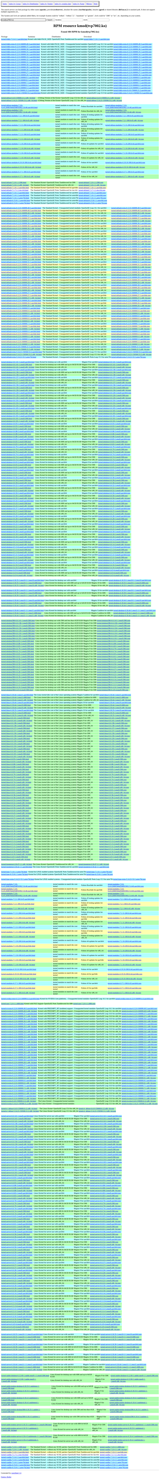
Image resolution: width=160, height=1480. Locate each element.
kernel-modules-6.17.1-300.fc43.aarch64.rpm (124, 983)
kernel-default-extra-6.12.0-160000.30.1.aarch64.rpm (131, 270)
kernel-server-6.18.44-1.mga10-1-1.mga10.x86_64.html (22, 1360)
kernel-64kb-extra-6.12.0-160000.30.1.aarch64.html (20, 65)
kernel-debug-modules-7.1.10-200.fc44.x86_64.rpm (124, 148)
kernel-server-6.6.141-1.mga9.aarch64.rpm (106, 1116)
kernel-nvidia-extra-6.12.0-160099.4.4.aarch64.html (20, 999)
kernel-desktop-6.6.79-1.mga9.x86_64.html (17, 452)
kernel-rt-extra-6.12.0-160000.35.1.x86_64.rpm (139, 1026)
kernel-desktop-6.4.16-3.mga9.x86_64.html (17, 568)
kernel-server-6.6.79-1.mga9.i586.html (15, 1203)
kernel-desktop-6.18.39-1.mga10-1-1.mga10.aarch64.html (22, 590)
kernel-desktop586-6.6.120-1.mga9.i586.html (18, 631)
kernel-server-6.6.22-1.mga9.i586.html (15, 1281)
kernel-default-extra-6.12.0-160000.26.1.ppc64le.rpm (131, 303)
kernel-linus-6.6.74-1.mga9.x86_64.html (16, 782)
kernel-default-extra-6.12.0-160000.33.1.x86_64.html (21, 252)
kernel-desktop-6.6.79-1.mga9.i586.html (16, 449)
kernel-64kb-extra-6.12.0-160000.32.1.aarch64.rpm (132, 60)
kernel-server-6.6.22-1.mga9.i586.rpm (104, 1281)
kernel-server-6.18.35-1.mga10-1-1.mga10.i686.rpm (119, 1337)
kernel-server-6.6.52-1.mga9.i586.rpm (104, 1242)
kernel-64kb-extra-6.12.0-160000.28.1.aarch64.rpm (132, 70)
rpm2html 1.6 (16, 1473)
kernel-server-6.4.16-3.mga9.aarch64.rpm (105, 1317)
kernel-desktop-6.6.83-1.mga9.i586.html (16, 442)
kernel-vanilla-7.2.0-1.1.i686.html (13, 1447)
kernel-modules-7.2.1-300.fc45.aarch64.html (17, 899)
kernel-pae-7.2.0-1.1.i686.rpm (84, 1004)
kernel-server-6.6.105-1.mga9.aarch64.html (17, 1162)
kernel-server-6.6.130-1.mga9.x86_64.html (17, 1144)
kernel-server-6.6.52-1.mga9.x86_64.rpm (105, 1245)
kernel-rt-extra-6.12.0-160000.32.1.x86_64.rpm (139, 1042)
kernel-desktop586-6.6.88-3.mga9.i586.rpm (113, 644)
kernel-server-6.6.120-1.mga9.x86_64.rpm (105, 1152)
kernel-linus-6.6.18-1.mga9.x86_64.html (16, 834)
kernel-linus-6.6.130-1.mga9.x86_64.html (16, 736)
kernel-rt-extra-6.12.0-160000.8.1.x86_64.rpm (139, 1083)
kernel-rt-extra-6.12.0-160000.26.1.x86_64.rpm (139, 1073)
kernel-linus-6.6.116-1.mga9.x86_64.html (16, 746)
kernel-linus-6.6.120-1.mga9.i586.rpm (113, 739)
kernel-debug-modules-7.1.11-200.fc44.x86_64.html (20, 130)
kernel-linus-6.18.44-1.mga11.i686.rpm (113, 697)
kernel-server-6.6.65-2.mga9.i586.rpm (104, 1219)
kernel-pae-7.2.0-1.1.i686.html (12, 1004)
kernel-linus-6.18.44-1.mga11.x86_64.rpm (115, 700)
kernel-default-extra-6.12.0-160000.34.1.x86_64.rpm (130, 244)
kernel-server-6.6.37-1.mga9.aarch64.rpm (105, 1263)
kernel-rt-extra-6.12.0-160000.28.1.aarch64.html (19, 1060)
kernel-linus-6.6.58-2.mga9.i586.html (15, 795)
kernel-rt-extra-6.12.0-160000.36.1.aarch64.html (19, 1019)
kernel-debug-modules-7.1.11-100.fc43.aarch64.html (20, 134)
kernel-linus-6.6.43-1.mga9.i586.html (15, 811)
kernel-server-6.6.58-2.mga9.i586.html (15, 1234)
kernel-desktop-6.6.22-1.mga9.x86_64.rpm (114, 529)
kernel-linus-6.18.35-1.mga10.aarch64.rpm (115, 710)
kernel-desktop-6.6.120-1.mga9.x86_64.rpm (114, 398)
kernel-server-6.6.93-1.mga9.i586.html (15, 1180)
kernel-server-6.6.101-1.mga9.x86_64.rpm (105, 1175)
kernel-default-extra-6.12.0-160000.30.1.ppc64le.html (21, 272)
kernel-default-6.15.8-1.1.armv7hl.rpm (93, 203)
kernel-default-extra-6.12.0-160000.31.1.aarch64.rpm (131, 262)
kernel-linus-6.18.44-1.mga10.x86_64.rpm (115, 708)
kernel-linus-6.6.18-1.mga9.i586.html (15, 831)
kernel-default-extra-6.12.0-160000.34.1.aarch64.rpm (131, 239)
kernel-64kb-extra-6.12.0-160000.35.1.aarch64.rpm (132, 52)
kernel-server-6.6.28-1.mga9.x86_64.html (16, 1275)
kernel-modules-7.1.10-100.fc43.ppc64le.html (18, 960)
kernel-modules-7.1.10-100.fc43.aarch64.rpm (124, 955)
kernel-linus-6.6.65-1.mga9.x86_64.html (16, 787)
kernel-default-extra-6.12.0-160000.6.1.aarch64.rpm (130, 331)
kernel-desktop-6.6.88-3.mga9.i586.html (16, 434)
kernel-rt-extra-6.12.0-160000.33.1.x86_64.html (19, 1037)
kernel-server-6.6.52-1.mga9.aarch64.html (16, 1239)
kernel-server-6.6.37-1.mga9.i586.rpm (104, 1265)
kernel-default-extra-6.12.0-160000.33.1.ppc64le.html (21, 249)
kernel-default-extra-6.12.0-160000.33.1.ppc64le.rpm (131, 249)
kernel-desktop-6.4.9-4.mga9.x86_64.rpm (113, 575)
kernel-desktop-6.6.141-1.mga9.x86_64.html (17, 367)
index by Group (15, 4)
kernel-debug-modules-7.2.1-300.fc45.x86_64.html (20, 120)
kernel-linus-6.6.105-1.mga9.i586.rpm (113, 749)
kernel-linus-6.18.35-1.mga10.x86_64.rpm (115, 715)
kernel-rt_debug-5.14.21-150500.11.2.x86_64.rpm (97, 1111)
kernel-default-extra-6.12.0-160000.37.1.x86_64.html (21, 221)
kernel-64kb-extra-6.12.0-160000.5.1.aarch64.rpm (132, 88)
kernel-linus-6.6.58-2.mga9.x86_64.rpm (114, 798)
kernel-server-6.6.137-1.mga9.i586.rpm (104, 1134)
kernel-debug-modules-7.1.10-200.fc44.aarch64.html (20, 144)
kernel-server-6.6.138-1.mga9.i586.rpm (104, 1126)
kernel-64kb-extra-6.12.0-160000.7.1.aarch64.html (20, 83)
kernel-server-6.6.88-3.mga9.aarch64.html (16, 1185)
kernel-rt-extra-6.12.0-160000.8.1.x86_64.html (18, 1083)
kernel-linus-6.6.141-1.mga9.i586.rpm (113, 718)
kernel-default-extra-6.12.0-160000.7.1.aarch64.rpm (130, 324)
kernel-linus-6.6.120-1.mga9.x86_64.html (16, 741)
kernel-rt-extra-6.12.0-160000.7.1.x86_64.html (18, 1088)
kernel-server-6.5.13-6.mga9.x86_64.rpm (105, 1306)
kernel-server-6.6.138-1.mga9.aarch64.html (17, 1124)
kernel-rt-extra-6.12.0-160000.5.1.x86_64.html (18, 1098)
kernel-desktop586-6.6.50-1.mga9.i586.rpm (113, 664)
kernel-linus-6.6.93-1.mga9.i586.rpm (113, 759)
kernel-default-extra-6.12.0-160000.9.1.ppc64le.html (20, 311)
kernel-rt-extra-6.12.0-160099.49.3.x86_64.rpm (139, 1011)
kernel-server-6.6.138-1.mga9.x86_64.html (17, 1129)
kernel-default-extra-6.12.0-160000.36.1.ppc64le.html (21, 226)
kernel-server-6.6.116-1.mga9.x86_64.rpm (105, 1160)
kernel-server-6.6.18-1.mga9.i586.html (15, 1288)
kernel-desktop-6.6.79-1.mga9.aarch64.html (17, 447)
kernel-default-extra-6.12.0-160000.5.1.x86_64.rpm (130, 344)
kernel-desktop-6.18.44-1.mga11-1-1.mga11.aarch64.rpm (134, 610)
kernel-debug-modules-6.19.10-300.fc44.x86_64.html (21, 167)
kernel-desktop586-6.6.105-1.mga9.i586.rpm (113, 636)
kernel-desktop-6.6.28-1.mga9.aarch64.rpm (114, 516)
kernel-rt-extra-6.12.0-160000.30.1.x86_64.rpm (139, 1052)
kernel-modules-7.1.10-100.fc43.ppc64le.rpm (124, 960)
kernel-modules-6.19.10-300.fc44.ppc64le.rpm (125, 974)
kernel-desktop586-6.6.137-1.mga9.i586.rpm (113, 626)
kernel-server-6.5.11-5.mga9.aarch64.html (16, 1309)
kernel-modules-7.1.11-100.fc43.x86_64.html (18, 937)
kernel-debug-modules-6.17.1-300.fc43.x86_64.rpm (124, 177)
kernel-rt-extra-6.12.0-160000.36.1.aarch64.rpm (139, 1019)
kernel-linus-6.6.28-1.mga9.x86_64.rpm (114, 823)
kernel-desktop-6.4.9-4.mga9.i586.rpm (112, 573)
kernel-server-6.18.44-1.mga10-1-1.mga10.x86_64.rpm (120, 1360)
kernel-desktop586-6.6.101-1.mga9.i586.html (18, 638)
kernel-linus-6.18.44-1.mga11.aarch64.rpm (115, 695)
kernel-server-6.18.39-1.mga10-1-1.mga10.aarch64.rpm (121, 1344)
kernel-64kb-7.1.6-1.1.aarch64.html (14, 39)
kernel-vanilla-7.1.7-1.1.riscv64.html (14, 1455)
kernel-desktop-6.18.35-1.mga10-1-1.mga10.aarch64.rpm (130, 580)
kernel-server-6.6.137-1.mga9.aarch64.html (17, 1131)
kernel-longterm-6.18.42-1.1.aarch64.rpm (93, 867)
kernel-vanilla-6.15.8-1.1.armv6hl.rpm (114, 1465)
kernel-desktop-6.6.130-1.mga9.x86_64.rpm (114, 390)
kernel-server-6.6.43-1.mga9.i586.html (15, 1257)
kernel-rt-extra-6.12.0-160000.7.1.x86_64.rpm (139, 1088)
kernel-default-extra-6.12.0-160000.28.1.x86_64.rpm (130, 290)
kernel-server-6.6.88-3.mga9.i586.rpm (104, 1188)
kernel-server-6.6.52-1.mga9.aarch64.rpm (105, 1239)
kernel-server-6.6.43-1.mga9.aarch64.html (16, 1255)
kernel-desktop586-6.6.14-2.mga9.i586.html (17, 680)
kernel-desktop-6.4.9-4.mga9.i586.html (15, 573)
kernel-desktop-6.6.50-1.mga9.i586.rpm (113, 496)
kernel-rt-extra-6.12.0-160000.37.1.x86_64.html (19, 1016)
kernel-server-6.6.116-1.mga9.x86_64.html (17, 1160)
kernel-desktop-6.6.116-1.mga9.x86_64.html (17, 406)
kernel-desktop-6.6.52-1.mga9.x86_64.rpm (114, 491)
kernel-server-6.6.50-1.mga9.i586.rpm (104, 1250)
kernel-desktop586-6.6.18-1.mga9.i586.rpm (113, 677)
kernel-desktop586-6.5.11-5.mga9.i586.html (17, 685)
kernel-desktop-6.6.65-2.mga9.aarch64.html (17, 462)
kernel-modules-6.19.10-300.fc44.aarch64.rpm (125, 969)
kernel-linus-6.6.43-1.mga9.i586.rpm (113, 811)
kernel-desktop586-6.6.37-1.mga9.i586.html (17, 669)
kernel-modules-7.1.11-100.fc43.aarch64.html (18, 927)
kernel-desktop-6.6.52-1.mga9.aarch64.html (17, 485)
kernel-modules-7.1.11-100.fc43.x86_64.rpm (124, 937)
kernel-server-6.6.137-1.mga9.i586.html (16, 1134)
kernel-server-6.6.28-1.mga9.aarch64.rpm (105, 1270)
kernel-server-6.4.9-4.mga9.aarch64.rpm (105, 1324)
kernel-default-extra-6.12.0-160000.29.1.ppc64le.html (21, 280)
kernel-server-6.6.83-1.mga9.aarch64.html (16, 1193)
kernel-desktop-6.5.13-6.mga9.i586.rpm (113, 550)
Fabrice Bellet (6, 1477)
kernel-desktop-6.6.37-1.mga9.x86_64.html (17, 514)
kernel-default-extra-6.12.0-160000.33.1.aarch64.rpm (131, 247)
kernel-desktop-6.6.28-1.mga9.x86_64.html (17, 521)
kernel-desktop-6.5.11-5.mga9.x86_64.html (17, 560)
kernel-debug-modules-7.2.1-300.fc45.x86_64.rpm (124, 120)
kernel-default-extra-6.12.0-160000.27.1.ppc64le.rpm (131, 295)
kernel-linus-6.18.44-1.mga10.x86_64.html (17, 708)
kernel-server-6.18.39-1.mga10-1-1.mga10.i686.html (20, 1347)
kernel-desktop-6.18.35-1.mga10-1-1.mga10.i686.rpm (128, 583)
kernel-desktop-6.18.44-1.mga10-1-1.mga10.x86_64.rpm (130, 606)
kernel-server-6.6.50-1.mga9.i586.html (15, 1250)
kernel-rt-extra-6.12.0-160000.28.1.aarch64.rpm (139, 1060)
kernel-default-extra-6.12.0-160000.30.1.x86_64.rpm (130, 275)
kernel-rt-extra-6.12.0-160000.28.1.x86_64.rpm (139, 1062)
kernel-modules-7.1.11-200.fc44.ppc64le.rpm (124, 918)
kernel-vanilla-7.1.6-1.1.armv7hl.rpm (113, 1462)
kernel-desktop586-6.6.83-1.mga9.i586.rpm (113, 646)
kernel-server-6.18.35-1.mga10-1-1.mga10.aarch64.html (22, 1334)
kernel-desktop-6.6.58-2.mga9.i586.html (16, 480)
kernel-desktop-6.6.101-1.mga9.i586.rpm (113, 419)
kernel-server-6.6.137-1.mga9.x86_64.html (17, 1137)
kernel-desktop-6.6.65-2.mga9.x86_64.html (17, 467)
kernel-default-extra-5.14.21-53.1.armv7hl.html (18, 357)
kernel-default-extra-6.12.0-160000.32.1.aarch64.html (21, 254)
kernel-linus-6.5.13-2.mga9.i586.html (15, 841)
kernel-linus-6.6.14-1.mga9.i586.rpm (113, 836)
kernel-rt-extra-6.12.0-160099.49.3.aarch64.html (19, 1008)
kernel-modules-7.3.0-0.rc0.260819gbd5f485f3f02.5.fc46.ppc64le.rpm (126, 890)
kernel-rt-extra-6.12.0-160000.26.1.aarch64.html (19, 1070)
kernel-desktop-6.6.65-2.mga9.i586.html (16, 465)
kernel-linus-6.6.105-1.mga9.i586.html (15, 749)
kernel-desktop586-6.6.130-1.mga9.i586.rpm (113, 628)
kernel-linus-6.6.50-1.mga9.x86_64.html (16, 808)
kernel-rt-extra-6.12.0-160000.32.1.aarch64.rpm (139, 1039)
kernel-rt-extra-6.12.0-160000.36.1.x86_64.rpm (139, 1021)
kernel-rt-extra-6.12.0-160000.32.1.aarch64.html (19, 1039)
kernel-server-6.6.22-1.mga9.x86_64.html (16, 1283)
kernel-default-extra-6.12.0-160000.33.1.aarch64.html (21, 247)
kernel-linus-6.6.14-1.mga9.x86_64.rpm (114, 839)
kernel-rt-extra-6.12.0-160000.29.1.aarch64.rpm (139, 1055)
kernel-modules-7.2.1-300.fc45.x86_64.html (17, 909)
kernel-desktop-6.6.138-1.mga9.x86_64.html (17, 375)
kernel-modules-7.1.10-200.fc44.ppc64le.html (18, 946)
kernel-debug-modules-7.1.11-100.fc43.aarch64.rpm (124, 134)
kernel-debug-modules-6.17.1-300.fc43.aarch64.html (20, 172)
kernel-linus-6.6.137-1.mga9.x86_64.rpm (114, 731)
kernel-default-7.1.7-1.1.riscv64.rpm (92, 190)
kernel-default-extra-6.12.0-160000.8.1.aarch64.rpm (130, 316)
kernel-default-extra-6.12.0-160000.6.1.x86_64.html (20, 337)
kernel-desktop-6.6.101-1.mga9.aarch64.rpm (114, 416)
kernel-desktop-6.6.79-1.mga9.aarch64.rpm (114, 447)
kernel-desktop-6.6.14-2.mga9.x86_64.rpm (114, 545)
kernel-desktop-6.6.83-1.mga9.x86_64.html (17, 444)
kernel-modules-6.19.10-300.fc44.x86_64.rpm (125, 979)
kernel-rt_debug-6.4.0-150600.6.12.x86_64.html (19, 1109)
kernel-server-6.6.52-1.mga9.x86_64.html (16, 1245)
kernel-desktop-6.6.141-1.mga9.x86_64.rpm (114, 367)
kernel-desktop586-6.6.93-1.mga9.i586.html (17, 641)
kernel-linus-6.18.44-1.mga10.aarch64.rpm (115, 703)
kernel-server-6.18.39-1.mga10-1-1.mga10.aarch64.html (22, 1344)
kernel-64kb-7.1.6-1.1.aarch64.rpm (97, 39)
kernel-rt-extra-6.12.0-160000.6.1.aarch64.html (18, 1091)
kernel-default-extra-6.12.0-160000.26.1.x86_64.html (21, 306)
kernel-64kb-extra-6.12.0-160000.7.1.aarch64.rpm (132, 83)
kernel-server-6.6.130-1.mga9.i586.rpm (104, 1142)
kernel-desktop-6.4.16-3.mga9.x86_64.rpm (114, 568)
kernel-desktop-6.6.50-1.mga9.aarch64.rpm (114, 493)
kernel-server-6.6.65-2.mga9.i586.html (15, 1219)
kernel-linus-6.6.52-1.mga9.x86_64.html (16, 803)
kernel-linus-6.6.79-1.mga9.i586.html (15, 775)
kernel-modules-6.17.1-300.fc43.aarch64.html (18, 983)
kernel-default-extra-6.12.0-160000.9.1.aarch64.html (20, 308)
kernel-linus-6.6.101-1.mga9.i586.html (15, 754)
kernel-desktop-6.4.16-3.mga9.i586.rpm (113, 565)
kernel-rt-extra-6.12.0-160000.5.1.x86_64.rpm (139, 1098)
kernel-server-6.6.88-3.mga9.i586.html (15, 1188)
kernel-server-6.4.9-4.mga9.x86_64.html (16, 1329)
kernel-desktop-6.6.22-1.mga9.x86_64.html (17, 529)
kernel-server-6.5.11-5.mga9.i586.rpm (104, 1311)
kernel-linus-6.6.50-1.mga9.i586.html (15, 805)
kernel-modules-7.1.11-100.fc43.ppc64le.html (18, 932)
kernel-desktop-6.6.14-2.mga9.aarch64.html (17, 539)
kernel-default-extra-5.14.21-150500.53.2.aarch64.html (21, 352)
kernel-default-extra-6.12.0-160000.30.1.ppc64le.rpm (131, 272)
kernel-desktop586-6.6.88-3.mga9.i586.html (17, 644)
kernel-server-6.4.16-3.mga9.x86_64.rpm (105, 1322)
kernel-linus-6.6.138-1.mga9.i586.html (15, 723)
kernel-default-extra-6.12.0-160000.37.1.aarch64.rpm (131, 216)
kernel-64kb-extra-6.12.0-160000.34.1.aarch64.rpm (132, 54)
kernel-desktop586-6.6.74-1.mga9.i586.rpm (113, 651)
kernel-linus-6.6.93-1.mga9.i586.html (15, 759)
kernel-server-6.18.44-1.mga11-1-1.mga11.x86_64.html (21, 1370)
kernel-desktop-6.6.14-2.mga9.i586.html (16, 542)
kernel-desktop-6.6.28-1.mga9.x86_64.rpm (114, 521)
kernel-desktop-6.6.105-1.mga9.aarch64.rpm (114, 408)
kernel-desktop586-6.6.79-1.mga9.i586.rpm (113, 649)
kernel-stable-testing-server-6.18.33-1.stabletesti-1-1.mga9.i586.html (26, 1425)
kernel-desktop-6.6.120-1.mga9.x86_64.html (17, 398)
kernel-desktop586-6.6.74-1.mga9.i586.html (17, 651)
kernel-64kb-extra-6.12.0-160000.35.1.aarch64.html (20, 52)
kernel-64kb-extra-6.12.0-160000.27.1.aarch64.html (20, 72)
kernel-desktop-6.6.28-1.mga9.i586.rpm (113, 519)
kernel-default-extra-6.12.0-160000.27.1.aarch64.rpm (131, 293)
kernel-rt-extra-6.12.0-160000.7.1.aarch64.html (18, 1086)
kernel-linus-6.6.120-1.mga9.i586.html (15, 739)
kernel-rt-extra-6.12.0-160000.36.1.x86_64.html (19, 1021)
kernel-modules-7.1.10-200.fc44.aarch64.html (18, 941)
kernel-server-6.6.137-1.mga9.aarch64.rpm (106, 1131)
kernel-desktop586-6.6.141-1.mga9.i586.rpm (113, 620)
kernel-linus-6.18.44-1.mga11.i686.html (16, 697)
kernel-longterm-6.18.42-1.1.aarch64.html (16, 867)
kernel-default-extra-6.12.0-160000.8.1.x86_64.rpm (130, 321)
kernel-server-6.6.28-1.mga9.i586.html (15, 1273)
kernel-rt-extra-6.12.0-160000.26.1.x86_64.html (19, 1073)
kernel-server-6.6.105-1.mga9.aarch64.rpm (106, 1162)
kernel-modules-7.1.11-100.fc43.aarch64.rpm (124, 927)
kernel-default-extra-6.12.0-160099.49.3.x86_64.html (21, 213)
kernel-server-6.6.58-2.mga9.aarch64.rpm (105, 1232)
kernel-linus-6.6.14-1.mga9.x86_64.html (16, 839)
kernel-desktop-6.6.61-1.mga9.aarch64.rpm (114, 470)
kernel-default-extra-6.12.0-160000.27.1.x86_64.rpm (130, 298)
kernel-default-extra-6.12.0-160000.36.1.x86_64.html (21, 229)
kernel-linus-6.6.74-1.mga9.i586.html (15, 780)
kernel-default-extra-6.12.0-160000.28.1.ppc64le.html (21, 288)
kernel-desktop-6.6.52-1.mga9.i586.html (16, 488)
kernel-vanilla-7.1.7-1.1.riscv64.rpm (113, 1455)
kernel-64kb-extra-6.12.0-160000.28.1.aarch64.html (20, 70)
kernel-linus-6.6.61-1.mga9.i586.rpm (113, 790)
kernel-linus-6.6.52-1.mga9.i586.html (15, 800)
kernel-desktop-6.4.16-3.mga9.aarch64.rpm (114, 563)
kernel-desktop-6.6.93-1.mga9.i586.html (16, 426)
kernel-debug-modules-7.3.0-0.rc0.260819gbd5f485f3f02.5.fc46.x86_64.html (19, 111)
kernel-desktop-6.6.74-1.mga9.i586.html (16, 457)
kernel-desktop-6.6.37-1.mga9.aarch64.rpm (114, 509)
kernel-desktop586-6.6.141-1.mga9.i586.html (18, 620)
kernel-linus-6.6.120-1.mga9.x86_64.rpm (114, 741)
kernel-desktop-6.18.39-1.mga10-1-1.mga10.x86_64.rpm (130, 595)
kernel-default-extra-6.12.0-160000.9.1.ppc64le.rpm (130, 311)
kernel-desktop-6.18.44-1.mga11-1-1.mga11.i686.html (21, 613)
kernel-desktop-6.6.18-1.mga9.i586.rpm (113, 534)
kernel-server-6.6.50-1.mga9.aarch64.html (16, 1247)
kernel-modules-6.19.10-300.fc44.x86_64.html (18, 979)
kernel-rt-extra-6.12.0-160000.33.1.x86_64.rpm (139, 1037)
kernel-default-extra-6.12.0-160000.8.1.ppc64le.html (20, 319)
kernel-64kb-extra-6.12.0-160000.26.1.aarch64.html (20, 75)
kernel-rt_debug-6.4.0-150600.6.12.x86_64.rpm (96, 1109)
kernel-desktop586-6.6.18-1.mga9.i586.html (17, 677)
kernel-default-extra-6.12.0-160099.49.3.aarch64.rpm (131, 208)
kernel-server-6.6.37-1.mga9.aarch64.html (16, 1263)
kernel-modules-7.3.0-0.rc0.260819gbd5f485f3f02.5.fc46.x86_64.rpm (125, 895)
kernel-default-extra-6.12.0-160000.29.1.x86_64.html (21, 283)
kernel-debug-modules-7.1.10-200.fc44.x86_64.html (20, 148)
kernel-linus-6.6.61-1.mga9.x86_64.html (16, 793)
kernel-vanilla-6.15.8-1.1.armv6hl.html (15, 1465)
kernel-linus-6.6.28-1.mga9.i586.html (15, 821)
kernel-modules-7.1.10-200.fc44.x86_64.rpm (124, 951)
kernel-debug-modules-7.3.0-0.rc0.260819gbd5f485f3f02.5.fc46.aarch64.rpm (123, 106)
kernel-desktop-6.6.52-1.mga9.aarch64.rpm (114, 485)
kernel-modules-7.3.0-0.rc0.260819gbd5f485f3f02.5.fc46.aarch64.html (19, 885)
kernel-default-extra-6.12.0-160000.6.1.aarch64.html (20, 331)
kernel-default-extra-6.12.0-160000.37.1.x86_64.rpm (130, 221)
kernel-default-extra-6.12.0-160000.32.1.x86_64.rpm (130, 259)
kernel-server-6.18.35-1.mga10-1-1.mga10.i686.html (20, 1337)
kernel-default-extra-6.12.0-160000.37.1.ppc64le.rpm (131, 218)
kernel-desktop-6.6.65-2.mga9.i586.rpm (113, 465)
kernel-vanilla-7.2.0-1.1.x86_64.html (14, 1450)
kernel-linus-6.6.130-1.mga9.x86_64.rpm (114, 736)
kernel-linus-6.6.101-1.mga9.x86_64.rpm (114, 757)
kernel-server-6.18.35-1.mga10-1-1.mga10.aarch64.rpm (121, 1334)
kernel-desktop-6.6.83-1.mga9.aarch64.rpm (114, 439)
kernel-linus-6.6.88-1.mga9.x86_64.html (16, 767)
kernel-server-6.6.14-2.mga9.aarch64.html (16, 1293)
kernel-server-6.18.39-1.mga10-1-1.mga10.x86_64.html (22, 1350)
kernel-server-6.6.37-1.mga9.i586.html (15, 1265)
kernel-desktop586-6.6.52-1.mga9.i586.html (17, 662)
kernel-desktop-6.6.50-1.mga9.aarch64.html (17, 493)
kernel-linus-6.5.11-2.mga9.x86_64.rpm (114, 849)
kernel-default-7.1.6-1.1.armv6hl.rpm (92, 195)
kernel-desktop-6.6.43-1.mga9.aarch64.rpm (114, 501)
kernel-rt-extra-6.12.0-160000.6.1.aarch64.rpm (139, 1091)
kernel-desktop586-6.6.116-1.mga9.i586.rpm (113, 633)
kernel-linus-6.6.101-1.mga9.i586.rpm (113, 754)
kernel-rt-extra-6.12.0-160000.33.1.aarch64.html (19, 1034)
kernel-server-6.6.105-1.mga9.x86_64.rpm (105, 1167)
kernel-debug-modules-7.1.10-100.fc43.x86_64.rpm (124, 158)
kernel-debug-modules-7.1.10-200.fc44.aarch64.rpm (124, 144)
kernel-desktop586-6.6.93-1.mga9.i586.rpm (113, 641)
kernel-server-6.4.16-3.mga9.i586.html (15, 1319)
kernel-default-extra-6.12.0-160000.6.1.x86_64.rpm (130, 337)
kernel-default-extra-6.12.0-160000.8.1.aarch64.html (20, 316)
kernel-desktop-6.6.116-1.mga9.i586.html (16, 403)
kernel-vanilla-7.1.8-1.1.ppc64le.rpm (113, 1452)
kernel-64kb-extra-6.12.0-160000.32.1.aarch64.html (20, 60)
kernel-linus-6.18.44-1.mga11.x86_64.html (17, 700)
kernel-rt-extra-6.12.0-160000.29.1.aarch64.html (19, 1055)
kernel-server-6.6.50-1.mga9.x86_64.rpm (105, 1252)
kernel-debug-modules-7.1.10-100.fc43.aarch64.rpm (124, 153)
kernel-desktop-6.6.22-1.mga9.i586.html (16, 527)
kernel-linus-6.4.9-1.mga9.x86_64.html (15, 859)
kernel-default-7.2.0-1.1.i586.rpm (91, 182)
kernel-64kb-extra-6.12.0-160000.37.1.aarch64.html (20, 47)
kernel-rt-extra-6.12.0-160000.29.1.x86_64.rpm (139, 1057)
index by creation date (63, 4)
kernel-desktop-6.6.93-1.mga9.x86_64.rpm (114, 429)
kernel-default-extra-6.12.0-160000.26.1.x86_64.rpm (130, 306)
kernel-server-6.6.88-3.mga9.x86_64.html (16, 1191)
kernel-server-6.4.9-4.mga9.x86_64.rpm (105, 1329)
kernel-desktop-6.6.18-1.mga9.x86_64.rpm (114, 537)
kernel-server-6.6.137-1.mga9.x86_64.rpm (105, 1137)
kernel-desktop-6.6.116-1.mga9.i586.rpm (113, 403)
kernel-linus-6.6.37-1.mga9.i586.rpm (113, 816)
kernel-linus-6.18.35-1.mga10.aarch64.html (17, 710)
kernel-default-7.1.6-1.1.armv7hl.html (15, 198)
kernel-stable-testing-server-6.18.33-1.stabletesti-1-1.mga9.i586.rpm (133, 1425)
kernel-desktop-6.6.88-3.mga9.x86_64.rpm (114, 437)
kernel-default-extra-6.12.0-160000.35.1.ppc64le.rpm (131, 234)
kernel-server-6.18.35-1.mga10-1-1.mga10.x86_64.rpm (120, 1339)
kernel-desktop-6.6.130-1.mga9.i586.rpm (113, 388)
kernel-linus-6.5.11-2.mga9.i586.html (15, 847)
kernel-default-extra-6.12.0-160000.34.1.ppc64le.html (21, 241)
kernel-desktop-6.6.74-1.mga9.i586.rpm (113, 457)
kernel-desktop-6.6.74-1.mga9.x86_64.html (17, 460)
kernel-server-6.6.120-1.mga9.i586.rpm (104, 1149)
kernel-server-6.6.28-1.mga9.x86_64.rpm (105, 1275)
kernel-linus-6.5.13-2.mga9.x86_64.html (16, 844)
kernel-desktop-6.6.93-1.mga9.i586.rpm (113, 426)
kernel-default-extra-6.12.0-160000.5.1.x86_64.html (20, 344)
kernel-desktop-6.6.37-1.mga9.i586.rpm (113, 511)
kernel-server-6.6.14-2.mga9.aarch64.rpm (105, 1293)
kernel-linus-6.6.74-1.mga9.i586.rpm (113, 780)
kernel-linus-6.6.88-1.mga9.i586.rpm (113, 764)
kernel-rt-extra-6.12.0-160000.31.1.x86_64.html (19, 1047)
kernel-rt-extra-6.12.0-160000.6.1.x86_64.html (18, 1093)
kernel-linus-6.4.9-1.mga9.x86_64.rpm (113, 859)
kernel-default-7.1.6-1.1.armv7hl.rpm (92, 198)
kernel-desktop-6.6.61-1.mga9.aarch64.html (17, 470)
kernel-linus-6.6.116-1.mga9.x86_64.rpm (114, 746)
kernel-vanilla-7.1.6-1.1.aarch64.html (15, 1457)
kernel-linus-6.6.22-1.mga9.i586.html (15, 826)
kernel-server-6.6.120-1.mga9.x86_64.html (17, 1152)
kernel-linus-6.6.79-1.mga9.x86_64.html (16, 777)
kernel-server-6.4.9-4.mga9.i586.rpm (103, 1327)
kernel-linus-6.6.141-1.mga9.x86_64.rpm (114, 721)
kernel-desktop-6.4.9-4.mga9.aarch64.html (17, 570)
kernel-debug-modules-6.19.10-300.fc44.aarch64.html (21, 162)
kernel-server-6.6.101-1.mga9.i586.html (16, 1173)
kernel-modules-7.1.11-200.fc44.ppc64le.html (18, 918)
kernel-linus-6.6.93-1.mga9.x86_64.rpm (114, 762)
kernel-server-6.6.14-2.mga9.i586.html (15, 1296)
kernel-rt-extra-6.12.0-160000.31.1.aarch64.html (19, 1044)
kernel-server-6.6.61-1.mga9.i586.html (15, 1227)
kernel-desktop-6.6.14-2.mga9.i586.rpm (113, 542)
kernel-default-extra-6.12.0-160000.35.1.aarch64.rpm (131, 231)
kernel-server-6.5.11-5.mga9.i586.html (15, 1311)
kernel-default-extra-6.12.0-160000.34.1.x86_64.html (21, 244)
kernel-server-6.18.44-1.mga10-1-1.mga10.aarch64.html (22, 1354)
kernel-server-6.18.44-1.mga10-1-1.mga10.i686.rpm (119, 1357)
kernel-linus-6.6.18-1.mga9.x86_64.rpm (114, 834)
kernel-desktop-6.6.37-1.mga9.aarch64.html (17, 509)
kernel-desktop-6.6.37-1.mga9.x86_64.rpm (114, 514)
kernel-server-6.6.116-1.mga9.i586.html (16, 1157)
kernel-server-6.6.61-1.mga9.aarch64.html (16, 1224)
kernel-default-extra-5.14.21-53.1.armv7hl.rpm (128, 357)
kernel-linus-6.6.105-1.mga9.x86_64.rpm (114, 751)
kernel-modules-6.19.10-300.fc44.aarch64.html (18, 969)
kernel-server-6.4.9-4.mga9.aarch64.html (16, 1324)
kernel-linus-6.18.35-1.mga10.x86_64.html (17, 715)
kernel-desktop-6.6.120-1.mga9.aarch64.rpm (114, 393)
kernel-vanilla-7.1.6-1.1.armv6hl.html (15, 1460)
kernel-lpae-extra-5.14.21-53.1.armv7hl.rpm (129, 879)
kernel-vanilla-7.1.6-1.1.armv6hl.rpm (113, 1460)
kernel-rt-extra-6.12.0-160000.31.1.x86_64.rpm (139, 1047)
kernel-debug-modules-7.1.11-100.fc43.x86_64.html (20, 139)
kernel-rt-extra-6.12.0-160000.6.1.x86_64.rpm (139, 1093)
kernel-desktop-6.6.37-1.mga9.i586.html (16, 511)
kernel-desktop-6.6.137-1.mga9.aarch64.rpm (114, 377)
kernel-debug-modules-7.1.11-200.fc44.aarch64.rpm (124, 125)
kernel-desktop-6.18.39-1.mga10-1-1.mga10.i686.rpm (128, 593)
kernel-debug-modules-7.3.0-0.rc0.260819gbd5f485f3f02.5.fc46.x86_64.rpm (123, 111)
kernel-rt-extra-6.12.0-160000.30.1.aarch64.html (19, 1050)
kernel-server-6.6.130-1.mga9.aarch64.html (17, 1139)
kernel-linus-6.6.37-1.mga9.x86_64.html (16, 818)
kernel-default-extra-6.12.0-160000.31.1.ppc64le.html (21, 265)
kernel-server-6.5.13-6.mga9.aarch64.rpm (105, 1301)
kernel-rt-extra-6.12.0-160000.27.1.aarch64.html (19, 1065)
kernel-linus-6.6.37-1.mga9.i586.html (15, 816)
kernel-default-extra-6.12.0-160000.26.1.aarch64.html (21, 301)
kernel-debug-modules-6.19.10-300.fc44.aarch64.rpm (125, 162)
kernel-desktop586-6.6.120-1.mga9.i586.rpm (113, 631)
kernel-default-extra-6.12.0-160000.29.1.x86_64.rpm (130, 283)
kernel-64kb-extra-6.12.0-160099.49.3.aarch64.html (20, 44)
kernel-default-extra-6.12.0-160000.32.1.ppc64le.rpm (131, 257)
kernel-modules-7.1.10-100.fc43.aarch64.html (18, 955)
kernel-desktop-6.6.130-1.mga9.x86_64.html (17, 390)
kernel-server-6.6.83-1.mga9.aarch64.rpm (105, 1193)
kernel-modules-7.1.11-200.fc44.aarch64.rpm (124, 913)
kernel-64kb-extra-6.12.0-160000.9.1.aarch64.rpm (132, 78)
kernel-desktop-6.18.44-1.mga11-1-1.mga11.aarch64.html (22, 610)
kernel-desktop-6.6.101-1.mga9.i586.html (16, 419)
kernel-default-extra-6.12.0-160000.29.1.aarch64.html (21, 277)
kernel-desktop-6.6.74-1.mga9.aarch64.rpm (114, 455)
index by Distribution (30, 4)
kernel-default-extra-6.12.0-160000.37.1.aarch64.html (21, 216)
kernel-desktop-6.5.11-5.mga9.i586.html (16, 557)
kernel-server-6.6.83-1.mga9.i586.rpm (104, 1196)
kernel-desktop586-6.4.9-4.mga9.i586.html (17, 690)
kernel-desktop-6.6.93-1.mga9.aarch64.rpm (114, 424)
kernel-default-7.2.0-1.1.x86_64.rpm (92, 185)
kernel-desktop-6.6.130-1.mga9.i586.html (16, 388)
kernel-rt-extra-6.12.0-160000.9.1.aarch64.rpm (139, 1075)
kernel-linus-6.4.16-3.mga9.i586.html (15, 852)
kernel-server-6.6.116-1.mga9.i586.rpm (104, 1157)
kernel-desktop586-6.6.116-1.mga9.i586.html (18, 633)
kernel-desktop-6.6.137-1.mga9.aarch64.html (18, 377)
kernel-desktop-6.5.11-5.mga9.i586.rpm (112, 557)
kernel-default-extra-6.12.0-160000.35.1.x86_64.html (21, 236)
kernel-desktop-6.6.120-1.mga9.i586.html (16, 395)
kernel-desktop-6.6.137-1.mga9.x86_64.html (17, 383)
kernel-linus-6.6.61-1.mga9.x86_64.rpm (114, 793)
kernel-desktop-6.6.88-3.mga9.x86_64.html (17, 437)
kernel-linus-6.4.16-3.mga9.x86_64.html (16, 854)
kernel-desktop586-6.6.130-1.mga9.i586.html (18, 628)
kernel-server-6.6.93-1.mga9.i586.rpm (104, 1180)
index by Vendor (46, 4)
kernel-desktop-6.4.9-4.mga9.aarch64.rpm (113, 570)
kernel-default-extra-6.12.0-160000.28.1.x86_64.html (21, 290)
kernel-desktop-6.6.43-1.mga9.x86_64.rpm (114, 506)
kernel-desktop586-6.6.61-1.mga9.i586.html (17, 656)
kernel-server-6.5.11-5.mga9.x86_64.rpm (105, 1314)
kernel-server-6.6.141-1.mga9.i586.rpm (104, 1119)
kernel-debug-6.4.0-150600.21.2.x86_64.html (18, 98)
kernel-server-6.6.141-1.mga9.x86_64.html (17, 1121)
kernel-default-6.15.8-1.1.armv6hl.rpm (93, 200)
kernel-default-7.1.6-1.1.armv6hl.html (15, 195)
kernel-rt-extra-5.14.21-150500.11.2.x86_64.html (19, 1104)
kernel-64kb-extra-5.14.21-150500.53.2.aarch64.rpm (132, 93)
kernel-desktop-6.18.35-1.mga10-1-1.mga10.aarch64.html (22, 580)
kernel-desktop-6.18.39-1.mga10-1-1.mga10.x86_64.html (22, 595)
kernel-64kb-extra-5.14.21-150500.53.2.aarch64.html (21, 93)
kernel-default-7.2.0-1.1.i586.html (13, 182)
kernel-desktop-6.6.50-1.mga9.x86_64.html (17, 498)
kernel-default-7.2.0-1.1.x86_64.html (15, 185)
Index (5, 4)
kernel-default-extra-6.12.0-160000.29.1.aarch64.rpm (131, 277)
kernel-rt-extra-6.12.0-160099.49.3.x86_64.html (19, 1011)
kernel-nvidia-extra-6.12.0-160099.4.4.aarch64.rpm (134, 999)
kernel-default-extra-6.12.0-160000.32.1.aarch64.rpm (131, 254)
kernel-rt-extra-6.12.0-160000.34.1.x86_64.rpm (139, 1032)
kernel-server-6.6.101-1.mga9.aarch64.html (17, 1170)
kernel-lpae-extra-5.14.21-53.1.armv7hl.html (17, 879)
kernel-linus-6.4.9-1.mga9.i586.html (14, 857)
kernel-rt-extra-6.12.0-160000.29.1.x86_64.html (19, 1057)
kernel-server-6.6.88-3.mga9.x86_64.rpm (105, 1191)
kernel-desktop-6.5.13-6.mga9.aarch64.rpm (114, 547)
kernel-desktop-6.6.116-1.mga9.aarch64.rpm (114, 401)
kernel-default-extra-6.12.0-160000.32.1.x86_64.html (21, 259)
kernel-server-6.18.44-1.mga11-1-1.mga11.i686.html (20, 1367)
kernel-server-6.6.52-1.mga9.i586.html (15, 1242)
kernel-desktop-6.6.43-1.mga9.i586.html (16, 503)
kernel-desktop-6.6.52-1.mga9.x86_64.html (17, 491)
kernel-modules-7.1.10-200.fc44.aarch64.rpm (124, 941)
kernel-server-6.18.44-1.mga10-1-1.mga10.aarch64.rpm (121, 1354)
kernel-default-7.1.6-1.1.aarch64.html (15, 193)
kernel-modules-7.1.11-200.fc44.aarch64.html (18, 913)
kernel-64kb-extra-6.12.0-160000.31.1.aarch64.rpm (132, 62)
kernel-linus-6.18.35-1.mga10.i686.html (16, 713)
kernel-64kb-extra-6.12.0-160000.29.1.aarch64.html (20, 67)
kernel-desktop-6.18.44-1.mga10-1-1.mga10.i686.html (21, 603)
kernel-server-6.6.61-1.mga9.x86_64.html (16, 1229)
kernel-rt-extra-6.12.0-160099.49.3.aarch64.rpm (139, 1008)
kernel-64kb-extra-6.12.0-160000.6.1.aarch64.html (20, 85)
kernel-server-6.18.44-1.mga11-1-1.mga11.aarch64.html (22, 1364)
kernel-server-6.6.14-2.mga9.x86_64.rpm (105, 1299)
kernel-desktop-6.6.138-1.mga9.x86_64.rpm (114, 375)
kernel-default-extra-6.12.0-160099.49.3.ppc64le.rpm (131, 211)
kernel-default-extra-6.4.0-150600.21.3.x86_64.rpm (130, 349)
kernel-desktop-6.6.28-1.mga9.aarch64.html (17, 516)
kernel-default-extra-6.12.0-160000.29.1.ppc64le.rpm (131, 280)
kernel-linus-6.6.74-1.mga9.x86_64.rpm (114, 782)
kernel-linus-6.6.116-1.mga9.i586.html (15, 744)
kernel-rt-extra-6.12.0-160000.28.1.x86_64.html (19, 1062)
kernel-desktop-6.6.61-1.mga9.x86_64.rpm (114, 475)
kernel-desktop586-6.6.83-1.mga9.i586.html (17, 646)
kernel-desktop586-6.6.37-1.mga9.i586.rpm (113, 669)
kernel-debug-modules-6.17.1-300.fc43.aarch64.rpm (124, 172)
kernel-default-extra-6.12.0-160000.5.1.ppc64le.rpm (130, 342)
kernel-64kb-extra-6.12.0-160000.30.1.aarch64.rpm (132, 65)
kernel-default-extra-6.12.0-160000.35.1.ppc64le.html (21, 234)
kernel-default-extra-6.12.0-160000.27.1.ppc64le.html (21, 295)
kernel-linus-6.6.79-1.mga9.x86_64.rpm (114, 777)
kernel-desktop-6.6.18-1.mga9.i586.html (16, 534)
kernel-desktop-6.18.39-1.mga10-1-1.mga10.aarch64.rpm (130, 590)
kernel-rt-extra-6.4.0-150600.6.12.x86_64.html (18, 1101)
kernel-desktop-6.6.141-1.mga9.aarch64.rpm (114, 362)
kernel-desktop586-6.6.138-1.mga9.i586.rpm (113, 623)
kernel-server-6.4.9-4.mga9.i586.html (15, 1327)
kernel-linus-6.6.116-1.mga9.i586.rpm (113, 744)
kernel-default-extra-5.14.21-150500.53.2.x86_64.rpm (131, 355)
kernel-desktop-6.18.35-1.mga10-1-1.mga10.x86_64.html (22, 585)
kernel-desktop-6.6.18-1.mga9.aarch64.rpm (114, 532)
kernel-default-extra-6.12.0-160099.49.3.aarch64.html (21, 208)
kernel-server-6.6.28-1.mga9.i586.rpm (104, 1273)
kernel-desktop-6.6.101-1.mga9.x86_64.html (17, 421)
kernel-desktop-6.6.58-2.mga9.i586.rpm (113, 480)
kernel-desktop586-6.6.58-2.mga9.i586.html (17, 659)
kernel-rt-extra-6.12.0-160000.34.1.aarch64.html (19, 1029)
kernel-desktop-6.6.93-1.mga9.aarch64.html (17, 424)
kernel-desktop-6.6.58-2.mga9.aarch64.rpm (114, 478)
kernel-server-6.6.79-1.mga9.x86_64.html (16, 1206)
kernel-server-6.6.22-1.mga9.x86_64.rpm (105, 1283)
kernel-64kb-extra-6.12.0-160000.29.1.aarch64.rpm (132, 67)
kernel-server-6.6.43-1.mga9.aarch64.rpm (105, 1255)
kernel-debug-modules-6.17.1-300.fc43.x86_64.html (20, 177)
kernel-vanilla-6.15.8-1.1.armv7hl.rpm (114, 1468)
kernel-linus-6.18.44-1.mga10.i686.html (16, 705)
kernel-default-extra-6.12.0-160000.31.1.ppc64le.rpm (131, 265)
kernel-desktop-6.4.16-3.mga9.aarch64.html (17, 563)
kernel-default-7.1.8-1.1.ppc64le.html (15, 188)
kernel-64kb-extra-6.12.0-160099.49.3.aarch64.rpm (132, 44)
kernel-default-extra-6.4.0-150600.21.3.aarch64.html (20, 347)
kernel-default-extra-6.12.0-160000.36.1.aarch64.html (21, 223)
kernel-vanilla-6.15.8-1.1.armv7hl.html (15, 1468)
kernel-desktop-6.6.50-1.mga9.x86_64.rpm (114, 498)
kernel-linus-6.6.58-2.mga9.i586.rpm (113, 795)
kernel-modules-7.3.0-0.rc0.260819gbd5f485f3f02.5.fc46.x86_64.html (19, 895)
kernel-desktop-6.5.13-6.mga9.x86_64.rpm (114, 552)
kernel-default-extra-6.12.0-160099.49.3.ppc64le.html (21, 211)
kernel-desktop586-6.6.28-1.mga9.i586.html (17, 672)
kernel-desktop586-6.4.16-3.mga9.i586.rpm (113, 687)
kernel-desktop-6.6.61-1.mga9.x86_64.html (17, 475)
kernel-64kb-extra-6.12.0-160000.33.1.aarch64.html (20, 57)
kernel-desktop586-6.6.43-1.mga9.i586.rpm (113, 667)
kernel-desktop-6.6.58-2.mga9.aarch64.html (17, 478)
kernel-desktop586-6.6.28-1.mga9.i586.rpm (113, 672)
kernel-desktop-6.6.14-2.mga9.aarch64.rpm (114, 539)
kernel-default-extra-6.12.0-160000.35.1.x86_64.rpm (130, 236)
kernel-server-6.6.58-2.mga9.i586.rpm (104, 1234)
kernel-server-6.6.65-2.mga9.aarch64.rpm (105, 1216)
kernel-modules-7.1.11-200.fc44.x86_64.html (18, 923)
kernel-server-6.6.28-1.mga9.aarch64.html (16, 1270)
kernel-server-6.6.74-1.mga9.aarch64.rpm (105, 1209)
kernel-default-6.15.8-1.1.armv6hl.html (15, 200)
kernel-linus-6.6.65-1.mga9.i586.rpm (113, 785)
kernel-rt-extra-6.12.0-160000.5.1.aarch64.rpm (139, 1096)
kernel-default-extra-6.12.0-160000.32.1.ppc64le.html (21, 257)
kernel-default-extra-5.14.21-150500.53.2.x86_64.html (21, 355)
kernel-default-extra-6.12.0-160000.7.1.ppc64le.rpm (130, 326)
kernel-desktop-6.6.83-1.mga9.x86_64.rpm (114, 444)
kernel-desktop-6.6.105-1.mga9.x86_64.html (17, 413)
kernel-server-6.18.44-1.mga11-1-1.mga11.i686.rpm (124, 1367)
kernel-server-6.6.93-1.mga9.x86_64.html (16, 1183)
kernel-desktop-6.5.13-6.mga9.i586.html (16, 550)
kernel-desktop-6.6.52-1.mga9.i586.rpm (113, 488)
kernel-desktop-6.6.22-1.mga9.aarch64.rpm (114, 524)
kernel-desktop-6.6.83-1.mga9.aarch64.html (17, 439)
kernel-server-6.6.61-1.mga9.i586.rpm (104, 1227)
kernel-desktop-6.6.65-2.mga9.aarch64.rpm (114, 462)
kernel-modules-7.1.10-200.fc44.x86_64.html (18, 951)
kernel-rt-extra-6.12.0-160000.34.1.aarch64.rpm (139, 1029)
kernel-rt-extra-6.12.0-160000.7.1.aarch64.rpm (139, 1086)
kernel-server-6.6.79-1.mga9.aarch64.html (16, 1201)
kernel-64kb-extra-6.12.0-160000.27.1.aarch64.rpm (132, 72)
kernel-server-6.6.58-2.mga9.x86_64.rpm (105, 1237)
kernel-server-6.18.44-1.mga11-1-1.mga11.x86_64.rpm (125, 1370)
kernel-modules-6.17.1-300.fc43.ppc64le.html (18, 988)
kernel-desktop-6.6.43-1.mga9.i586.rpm (113, 503)
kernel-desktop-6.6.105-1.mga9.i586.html (16, 411)
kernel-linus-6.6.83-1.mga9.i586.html (15, 769)
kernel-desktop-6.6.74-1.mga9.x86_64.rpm (114, 460)
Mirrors (89, 4)
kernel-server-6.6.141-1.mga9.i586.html (16, 1119)
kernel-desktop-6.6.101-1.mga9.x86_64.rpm (114, 421)
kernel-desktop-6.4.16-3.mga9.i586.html (16, 565)
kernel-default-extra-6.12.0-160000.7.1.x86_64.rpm (130, 329)
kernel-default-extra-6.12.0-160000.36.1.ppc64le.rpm (131, 226)
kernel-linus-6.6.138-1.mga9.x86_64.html (16, 726)
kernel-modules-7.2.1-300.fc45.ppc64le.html (17, 904)
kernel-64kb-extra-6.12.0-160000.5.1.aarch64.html (20, 88)
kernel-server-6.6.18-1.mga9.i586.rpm (104, 1288)
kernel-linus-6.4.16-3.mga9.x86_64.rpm (114, 854)
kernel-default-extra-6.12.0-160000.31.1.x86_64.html (21, 267)
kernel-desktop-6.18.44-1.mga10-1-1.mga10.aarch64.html (22, 600)
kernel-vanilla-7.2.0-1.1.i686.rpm (112, 1447)
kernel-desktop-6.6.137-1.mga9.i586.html (16, 380)
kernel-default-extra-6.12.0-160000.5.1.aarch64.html (20, 339)
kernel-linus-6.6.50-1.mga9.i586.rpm (113, 805)
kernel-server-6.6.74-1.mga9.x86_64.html (16, 1214)
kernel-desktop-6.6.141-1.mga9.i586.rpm (113, 365)
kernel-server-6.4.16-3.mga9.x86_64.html (16, 1322)
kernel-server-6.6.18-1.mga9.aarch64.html (16, 1286)
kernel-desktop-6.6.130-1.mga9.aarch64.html (18, 385)
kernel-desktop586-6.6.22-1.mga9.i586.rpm (113, 674)
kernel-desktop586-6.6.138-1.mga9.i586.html (18, 623)
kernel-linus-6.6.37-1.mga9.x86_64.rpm (114, 818)
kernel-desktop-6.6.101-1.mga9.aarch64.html (18, 416)
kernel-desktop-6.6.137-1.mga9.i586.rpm (113, 380)
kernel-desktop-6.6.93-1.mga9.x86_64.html (17, 429)
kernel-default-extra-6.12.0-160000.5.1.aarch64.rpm (130, 339)
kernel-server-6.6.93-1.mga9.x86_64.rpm (105, 1183)
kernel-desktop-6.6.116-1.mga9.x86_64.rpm (114, 406)
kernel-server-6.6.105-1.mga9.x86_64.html (17, 1167)
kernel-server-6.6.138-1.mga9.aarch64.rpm (106, 1124)
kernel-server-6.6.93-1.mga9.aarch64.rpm (105, 1178)
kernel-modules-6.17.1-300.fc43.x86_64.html (18, 993)
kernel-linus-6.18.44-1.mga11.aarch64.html (17, 695)
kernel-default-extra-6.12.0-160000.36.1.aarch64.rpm (131, 223)
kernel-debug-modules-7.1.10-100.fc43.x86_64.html (20, 158)
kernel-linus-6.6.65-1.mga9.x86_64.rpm (114, 787)
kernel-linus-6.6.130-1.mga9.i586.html (15, 733)
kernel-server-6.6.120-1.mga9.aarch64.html (17, 1147)
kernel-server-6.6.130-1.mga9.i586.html (16, 1142)
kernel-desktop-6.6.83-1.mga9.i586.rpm (113, 442)
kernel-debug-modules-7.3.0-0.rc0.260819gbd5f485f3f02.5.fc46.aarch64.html (19, 106)
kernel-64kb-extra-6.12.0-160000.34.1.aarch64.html (20, 54)
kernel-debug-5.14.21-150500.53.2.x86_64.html (19, 100)
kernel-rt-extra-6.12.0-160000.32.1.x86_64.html (19, 1042)
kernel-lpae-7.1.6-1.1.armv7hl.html (14, 872)
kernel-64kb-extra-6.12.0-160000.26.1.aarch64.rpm (132, 75)
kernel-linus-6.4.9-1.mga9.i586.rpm (112, 857)
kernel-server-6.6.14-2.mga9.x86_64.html (16, 1299)
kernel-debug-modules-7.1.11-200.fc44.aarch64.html (20, 125)
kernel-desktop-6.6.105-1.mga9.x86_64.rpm (114, 413)
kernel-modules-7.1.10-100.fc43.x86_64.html (18, 965)
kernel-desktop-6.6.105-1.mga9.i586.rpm (113, 411)
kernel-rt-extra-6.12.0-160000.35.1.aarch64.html (19, 1024)
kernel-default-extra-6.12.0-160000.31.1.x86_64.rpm (130, 267)
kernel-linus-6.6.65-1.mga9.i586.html (15, 785)
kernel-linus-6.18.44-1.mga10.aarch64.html (17, 703)
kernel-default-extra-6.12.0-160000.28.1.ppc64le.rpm (131, 288)
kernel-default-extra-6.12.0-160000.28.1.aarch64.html (21, 285)
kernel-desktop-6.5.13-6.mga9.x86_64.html (17, 552)
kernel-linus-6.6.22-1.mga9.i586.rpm (113, 826)
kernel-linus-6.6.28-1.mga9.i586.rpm (113, 821)
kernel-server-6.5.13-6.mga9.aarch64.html (16, 1301)
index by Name (78, 4)
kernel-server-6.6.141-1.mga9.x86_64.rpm (105, 1121)
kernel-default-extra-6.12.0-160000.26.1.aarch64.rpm (131, 301)
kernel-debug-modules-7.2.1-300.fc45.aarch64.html (20, 116)
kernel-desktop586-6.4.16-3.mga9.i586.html (17, 687)
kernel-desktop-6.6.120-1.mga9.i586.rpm (113, 395)
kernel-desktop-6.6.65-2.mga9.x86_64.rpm (114, 467)
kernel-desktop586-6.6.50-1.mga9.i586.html (17, 664)
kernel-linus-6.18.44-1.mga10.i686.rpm (113, 705)
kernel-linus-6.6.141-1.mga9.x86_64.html (16, 721)
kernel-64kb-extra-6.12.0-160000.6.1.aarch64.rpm (132, 85)
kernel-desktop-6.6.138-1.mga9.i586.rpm (113, 372)
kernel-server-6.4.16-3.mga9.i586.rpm (104, 1319)
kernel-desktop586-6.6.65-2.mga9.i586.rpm (113, 654)
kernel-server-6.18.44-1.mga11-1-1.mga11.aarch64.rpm (125, 1364)
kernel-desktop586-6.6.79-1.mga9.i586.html (17, 649)
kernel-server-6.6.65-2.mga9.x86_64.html (16, 1221)
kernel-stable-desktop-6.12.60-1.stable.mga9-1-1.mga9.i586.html (25, 1376)
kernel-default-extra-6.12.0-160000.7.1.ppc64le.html (20, 326)
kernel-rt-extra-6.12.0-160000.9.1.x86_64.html (18, 1078)
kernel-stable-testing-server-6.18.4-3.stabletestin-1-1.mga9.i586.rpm (133, 1436)
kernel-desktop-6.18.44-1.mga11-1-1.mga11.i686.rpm (133, 613)
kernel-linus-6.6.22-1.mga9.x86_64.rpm (114, 829)
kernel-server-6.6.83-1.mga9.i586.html (15, 1196)
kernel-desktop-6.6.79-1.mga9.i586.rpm (113, 449)
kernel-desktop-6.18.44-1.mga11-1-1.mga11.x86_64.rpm (134, 616)
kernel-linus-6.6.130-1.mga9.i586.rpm (113, 733)
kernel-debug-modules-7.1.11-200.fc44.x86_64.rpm (124, 130)
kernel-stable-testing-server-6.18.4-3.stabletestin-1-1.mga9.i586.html (26, 1436)
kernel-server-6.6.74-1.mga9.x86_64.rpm (105, 1214)
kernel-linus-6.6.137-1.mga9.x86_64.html (16, 731)
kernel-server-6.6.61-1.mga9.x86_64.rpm (105, 1229)
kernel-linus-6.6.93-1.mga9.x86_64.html (16, 762)
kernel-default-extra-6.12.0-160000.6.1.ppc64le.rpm (130, 334)
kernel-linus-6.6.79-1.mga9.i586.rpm (113, 775)
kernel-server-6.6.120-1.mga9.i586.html (16, 1149)
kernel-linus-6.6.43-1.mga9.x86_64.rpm (114, 813)
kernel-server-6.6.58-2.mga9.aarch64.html (16, 1232)
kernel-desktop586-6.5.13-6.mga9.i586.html (17, 682)
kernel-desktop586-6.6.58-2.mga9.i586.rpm (113, 659)
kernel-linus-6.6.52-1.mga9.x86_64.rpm (114, 803)
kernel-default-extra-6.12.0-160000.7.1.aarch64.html (20, 324)
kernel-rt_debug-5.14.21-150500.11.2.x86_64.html (20, 1111)
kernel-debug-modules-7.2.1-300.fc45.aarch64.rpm (124, 116)
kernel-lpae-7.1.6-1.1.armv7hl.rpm (99, 872)
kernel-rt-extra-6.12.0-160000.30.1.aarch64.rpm (139, 1050)
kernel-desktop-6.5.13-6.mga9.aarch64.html (17, 547)
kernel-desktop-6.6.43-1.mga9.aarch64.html (17, 501)
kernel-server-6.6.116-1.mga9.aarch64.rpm (106, 1155)
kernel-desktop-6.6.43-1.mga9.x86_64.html (17, 506)
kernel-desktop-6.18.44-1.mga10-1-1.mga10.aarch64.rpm (130, 600)
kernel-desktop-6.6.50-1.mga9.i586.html (16, 496)
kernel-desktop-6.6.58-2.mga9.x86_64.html (17, 483)
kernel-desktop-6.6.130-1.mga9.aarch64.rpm (114, 385)
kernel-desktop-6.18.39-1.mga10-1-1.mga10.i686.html (21, 593)
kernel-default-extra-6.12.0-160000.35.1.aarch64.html (21, 231)
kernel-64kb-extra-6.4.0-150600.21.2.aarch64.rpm (132, 90)
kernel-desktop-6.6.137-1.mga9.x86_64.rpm (114, 383)
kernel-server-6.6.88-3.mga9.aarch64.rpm (105, 1185)
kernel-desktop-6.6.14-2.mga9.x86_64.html (17, 545)
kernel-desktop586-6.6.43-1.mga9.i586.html (17, 667)
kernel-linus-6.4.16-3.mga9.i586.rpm (113, 852)
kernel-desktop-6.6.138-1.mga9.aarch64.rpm (114, 370)
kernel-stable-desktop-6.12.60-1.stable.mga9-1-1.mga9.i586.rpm (134, 1376)
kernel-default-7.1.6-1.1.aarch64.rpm (92, 193)
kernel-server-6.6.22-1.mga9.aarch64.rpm (105, 1278)
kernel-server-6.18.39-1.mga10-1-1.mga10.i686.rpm (119, 1347)
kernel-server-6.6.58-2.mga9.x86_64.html (16, 1237)
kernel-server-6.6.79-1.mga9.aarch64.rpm (105, 1201)
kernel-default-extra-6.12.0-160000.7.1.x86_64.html (20, 329)
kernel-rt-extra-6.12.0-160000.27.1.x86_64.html (19, 1068)
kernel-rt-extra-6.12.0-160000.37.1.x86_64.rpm (139, 1016)
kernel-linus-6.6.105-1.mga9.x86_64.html (16, 751)
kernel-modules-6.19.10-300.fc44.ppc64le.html (18, 974)
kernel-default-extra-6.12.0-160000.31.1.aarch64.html (21, 262)
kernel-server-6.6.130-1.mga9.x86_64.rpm (105, 1144)
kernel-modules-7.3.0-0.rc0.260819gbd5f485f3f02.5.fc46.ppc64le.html (19, 890)
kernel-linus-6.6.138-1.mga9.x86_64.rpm (114, 726)
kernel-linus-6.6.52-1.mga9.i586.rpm (113, 800)
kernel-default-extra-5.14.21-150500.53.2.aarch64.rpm (131, 352)
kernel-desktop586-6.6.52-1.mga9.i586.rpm (113, 662)
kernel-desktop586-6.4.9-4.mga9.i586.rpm (112, 690)
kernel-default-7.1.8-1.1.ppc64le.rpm (92, 188)
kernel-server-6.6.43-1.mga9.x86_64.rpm (105, 1260)
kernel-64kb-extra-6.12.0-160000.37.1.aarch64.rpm (132, 47)
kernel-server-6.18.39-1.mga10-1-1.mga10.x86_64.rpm (120, 1350)
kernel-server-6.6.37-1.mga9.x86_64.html (16, 1268)
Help (95, 4)
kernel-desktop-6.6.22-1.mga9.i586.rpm (113, 527)
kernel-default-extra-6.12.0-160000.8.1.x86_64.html (20, 321)
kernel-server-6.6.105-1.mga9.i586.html (16, 1165)
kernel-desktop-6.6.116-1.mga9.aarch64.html (17, 401)
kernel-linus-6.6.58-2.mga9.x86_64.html (16, 798)
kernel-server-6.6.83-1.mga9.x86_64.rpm (105, 1198)
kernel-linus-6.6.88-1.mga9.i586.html (15, 764)
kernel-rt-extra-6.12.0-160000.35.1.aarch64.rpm (139, 1024)
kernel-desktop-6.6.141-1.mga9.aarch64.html (18, 362)
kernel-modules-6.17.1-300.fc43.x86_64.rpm (124, 993)
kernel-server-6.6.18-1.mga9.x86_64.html (16, 1291)
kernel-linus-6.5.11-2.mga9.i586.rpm (112, 847)
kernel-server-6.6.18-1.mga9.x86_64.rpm (105, 1291)
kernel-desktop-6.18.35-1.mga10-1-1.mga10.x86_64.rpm (130, 585)
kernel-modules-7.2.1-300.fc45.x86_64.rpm (124, 909)
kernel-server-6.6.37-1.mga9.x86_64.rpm (105, 1268)
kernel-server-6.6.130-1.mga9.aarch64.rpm (106, 1139)
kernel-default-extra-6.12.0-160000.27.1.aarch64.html (21, 293)
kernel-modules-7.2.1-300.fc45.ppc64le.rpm (124, 904)
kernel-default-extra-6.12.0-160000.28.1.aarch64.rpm (131, 285)
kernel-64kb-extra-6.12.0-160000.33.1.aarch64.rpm (132, 57)
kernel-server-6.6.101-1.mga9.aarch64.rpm (106, 1170)
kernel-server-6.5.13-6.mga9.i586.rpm (104, 1304)
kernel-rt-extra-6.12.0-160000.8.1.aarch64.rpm (139, 1080)
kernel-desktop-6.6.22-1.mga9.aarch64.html (17, 524)
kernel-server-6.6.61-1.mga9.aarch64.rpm (105, 1224)
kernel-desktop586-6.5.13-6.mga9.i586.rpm (113, 682)
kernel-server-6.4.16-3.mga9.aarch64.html (16, 1317)
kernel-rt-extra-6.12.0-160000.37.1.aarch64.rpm (139, 1014)
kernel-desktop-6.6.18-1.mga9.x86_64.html (17, 537)
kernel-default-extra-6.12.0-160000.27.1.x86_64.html (21, 298)
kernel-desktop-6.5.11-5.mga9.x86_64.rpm (114, 560)
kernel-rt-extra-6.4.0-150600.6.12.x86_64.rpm (139, 1101)
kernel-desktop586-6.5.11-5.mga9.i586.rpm (113, 685)
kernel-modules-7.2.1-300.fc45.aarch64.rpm (124, 899)
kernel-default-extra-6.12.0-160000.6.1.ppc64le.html (20, 334)
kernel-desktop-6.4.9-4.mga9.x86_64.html (16, 575)
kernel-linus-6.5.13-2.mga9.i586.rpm (113, 841)
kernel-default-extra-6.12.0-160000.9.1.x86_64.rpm (130, 313)
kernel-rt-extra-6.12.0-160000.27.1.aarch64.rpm (139, 1065)
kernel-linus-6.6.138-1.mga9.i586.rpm (113, 723)
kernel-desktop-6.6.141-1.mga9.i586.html (16, 365)
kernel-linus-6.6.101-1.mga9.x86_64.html (16, 757)
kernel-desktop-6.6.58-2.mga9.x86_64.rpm (114, 483)
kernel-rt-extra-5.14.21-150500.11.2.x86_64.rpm (140, 1104)
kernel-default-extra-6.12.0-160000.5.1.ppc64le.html (20, 342)
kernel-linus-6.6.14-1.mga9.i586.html (15, 836)
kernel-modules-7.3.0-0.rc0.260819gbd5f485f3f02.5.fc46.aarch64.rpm (126, 885)
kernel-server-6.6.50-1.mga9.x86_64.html (16, 1252)
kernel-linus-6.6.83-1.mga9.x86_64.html (16, 772)
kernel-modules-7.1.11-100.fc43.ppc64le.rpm (124, 932)
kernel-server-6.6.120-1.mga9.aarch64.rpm (106, 1147)
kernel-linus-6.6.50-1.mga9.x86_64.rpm (114, 808)
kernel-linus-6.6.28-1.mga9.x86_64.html (16, 823)
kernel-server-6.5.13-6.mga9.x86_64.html (16, 1306)
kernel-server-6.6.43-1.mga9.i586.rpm (104, 1257)
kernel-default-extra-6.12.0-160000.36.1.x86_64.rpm (130, 229)
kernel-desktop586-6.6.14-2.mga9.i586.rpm (113, 680)
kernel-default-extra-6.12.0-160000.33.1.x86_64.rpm (130, 252)
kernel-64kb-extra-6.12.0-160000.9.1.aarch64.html (20, 78)
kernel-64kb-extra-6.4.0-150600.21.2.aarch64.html (20, 90)
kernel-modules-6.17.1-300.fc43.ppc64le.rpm (124, 988)
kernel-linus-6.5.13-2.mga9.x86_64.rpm (114, 844)
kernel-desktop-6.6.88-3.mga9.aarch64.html (17, 431)
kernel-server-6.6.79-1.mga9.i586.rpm (104, 1203)
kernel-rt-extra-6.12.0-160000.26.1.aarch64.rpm (139, 1070)
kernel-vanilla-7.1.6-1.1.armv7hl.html (15, 1462)
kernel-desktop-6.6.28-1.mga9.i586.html (16, 519)
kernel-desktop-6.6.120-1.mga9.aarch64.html (18, 393)
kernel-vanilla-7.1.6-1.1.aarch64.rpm (113, 1457)
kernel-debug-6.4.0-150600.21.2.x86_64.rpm (103, 98)
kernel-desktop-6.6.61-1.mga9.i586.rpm (113, 473)
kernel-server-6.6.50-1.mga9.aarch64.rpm (105, 1247)
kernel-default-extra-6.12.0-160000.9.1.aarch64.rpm (130, 308)
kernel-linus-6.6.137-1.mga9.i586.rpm (113, 728)
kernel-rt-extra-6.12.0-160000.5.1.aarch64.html (18, 1096)
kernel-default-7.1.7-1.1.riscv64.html (14, 190)
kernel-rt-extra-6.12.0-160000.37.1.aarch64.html (19, 1014)
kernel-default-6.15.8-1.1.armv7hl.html (15, 203)
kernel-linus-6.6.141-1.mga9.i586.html (15, 718)
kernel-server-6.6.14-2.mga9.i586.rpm (104, 1296)
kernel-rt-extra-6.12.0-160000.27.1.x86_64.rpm (139, 1068)
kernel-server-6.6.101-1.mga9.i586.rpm (104, 1173)
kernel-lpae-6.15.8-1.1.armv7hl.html (14, 874)
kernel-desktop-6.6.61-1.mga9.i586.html (16, 473)
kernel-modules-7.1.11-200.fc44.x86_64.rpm (124, 923)
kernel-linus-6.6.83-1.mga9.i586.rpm (113, 769)
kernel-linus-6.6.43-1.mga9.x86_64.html (16, 813)
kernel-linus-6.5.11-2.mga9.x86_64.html (16, 849)
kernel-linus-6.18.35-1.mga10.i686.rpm (113, 713)
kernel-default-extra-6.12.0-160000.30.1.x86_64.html (21, 275)
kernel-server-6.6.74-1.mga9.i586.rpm (104, 1211)
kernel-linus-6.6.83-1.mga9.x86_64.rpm (114, 772)
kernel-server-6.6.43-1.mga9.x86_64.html (16, 1260)
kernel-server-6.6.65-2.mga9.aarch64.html (16, 1216)
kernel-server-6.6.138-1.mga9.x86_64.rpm (105, 1129)
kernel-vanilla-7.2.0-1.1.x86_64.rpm (113, 1450)
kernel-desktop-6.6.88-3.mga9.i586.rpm (113, 434)
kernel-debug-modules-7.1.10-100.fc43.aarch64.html (20, 153)
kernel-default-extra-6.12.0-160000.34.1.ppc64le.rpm (131, 241)
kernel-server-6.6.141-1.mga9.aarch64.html (17, 1116)
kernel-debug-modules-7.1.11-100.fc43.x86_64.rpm (124, 139)
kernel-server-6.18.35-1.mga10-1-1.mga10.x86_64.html (22, 1339)
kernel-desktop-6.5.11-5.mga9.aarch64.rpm (114, 555)
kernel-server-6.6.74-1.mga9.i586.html (15, 1211)
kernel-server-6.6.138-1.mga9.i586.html (16, 1126)
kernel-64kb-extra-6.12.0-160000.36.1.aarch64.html (20, 49)
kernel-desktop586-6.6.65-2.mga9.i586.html (17, 654)
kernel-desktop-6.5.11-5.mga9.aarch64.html (17, 555)
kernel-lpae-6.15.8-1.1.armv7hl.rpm (99, 874)
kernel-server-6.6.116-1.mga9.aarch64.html (17, 1155)
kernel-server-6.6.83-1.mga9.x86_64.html (16, 1198)
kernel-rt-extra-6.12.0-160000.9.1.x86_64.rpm (139, 1078)
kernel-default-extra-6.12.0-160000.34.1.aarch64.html (21, 239)
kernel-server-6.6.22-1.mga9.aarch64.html (16, 1278)
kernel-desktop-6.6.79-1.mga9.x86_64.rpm (114, 452)
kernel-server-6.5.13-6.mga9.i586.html (15, 1304)
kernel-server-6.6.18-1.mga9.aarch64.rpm (105, 1286)
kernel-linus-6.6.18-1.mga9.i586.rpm (113, 831)
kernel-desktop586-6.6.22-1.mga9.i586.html (17, 674)
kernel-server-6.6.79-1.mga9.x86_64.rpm (105, 1206)
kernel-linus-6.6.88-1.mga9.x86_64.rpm (114, 767)
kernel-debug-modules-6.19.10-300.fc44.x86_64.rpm (125, 167)
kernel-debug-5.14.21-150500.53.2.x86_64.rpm (104, 100)
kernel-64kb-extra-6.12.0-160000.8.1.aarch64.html (20, 80)
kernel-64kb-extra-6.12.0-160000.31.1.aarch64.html (20, 62)
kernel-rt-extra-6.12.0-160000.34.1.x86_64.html (19, 1032)
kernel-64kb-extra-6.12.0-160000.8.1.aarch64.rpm (132, 80)
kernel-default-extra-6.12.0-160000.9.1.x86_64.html (20, 313)
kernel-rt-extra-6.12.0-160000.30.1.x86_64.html (19, 1052)
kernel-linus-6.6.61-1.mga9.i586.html (15, 790)
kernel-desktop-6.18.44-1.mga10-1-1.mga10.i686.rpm (128, 603)
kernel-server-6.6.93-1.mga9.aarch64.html (16, 1178)
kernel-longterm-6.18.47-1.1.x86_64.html (16, 864)
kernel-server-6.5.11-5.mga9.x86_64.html (16, 1314)
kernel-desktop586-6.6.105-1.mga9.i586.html (18, 636)
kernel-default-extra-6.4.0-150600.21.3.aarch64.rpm (130, 347)
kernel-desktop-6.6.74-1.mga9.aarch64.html (17, 455)
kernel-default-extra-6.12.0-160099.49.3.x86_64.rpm (130, 213)
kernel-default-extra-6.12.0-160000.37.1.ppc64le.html (21, 218)
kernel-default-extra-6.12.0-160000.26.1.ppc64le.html (21, 303)
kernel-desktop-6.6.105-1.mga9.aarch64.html (18, 408)
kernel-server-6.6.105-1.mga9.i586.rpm (104, 1165)
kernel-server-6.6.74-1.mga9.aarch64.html (16, 1209)
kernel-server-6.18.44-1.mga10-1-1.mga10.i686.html (20, 1357)
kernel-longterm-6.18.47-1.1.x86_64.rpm (93, 864)
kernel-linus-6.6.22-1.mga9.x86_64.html (16, 829)
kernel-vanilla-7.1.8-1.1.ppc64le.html (15, 1452)
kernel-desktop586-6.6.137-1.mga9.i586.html (18, 626)
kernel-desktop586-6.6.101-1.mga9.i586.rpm (113, 638)
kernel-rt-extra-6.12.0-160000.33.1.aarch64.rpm (139, 1034)
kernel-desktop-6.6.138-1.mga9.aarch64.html (18, 370)
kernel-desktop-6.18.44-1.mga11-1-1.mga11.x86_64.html (22, 616)
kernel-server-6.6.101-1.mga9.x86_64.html (17, 1175)
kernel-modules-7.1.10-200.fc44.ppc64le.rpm (124, 946)
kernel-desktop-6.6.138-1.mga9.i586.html (16, 372)
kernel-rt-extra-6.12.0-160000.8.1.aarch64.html (18, 1080)
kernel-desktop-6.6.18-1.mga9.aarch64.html (17, 532)
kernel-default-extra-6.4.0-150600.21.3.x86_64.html (20, 349)
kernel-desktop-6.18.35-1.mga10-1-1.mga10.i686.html (21, 583)
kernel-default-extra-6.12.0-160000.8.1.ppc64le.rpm (130, 319)
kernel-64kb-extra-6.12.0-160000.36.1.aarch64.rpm (132, 49)
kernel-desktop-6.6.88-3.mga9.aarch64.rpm (114, 431)
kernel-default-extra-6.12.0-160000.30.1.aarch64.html (21, 270)
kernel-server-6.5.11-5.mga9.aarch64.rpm (105, 1309)
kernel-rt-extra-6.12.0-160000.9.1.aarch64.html (18, 1075)
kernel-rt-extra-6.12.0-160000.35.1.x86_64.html (19, 1026)
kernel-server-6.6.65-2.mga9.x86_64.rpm (105, 1221)
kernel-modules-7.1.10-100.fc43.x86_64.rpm (124, 965)
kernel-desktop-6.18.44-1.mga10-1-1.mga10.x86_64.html (22, 606)
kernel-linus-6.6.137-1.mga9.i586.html (15, 728)
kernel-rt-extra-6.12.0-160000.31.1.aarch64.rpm (139, 1044)
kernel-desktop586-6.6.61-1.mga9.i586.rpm (113, 656)
